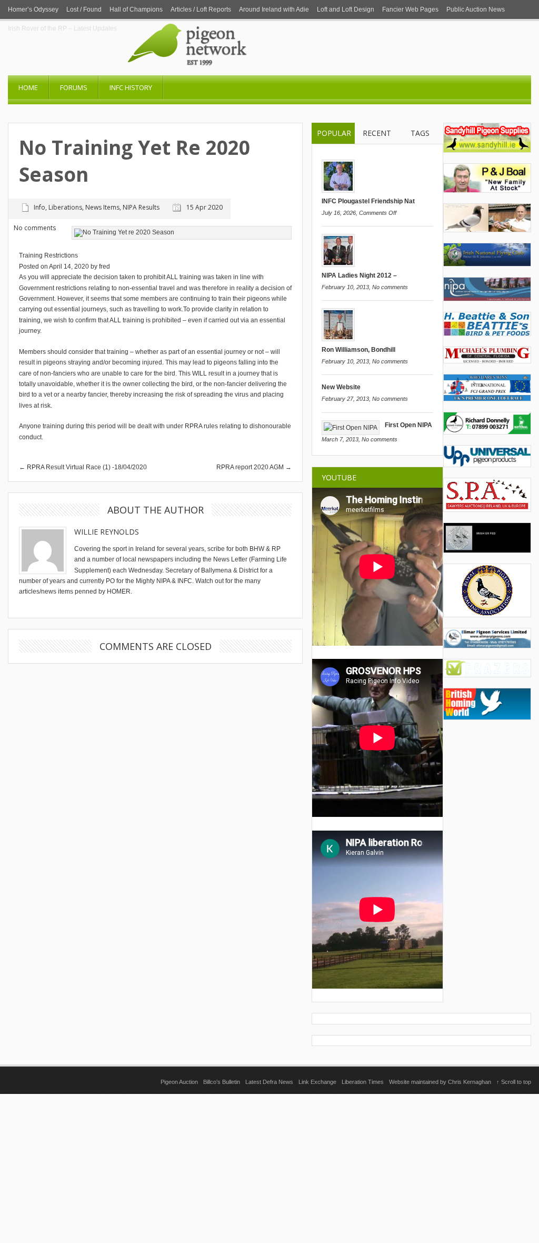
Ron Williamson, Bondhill (358, 349)
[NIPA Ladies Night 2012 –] (338, 265)
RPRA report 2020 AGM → (254, 467)
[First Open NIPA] (351, 427)
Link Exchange (317, 1082)
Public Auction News (475, 9)
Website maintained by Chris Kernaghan (440, 1082)
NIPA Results (141, 207)
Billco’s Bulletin (221, 1082)
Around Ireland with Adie (274, 9)
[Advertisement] (269, 1167)
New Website (341, 387)
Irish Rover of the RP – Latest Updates (62, 28)
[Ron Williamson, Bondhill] (338, 339)
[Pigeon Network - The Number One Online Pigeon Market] (230, 71)
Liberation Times (363, 1082)
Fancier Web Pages (410, 9)
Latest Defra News (269, 1082)
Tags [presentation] (420, 133)
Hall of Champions (136, 9)
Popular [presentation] (334, 133)
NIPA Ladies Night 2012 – (359, 275)
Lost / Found (84, 9)
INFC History (130, 87)
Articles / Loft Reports (201, 9)
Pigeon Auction (179, 1082)
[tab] (333, 133)
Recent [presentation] (377, 133)
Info (39, 207)
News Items (102, 207)
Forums (73, 87)
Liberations (65, 207)
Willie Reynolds (106, 532)
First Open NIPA (408, 425)
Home (28, 87)
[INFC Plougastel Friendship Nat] (338, 190)
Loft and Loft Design (345, 9)
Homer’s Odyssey (33, 9)
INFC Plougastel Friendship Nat (368, 201)
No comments (390, 287)
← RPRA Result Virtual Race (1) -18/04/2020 (83, 467)
